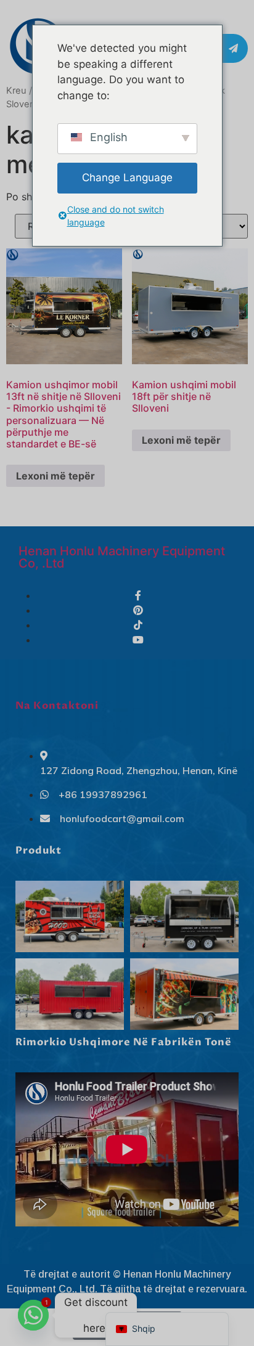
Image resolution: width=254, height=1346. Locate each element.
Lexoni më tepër (55, 476)
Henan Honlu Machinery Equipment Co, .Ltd (121, 557)
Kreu (16, 90)
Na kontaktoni (57, 705)
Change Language (127, 177)
